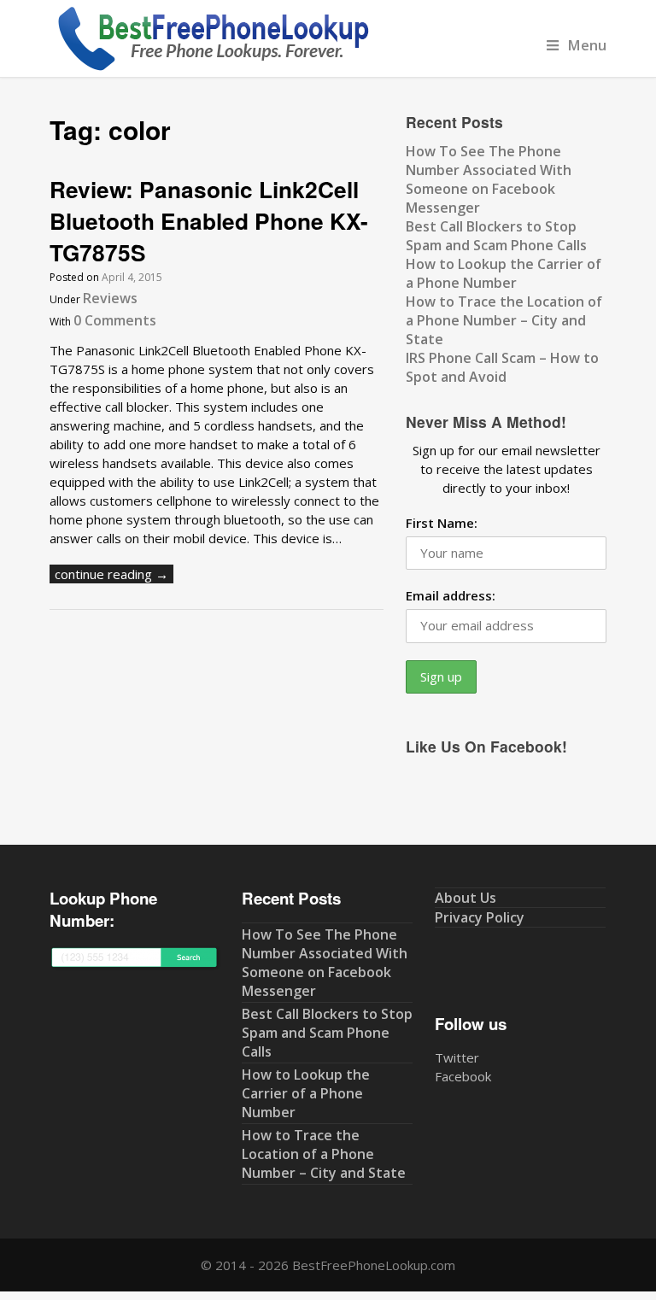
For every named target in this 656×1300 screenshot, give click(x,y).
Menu (586, 45)
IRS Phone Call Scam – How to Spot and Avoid (502, 367)
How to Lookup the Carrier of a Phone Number (503, 273)
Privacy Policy (479, 917)
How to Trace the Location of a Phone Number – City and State (504, 320)
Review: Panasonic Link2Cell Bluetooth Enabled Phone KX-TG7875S (209, 220)
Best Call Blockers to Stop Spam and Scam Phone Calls (496, 236)
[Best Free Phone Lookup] (212, 67)
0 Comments (114, 320)
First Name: (441, 522)
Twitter (457, 1057)
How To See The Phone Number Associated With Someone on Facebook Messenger (488, 179)
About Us (465, 897)
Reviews (110, 298)
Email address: (450, 595)
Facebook (463, 1076)
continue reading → (111, 574)
